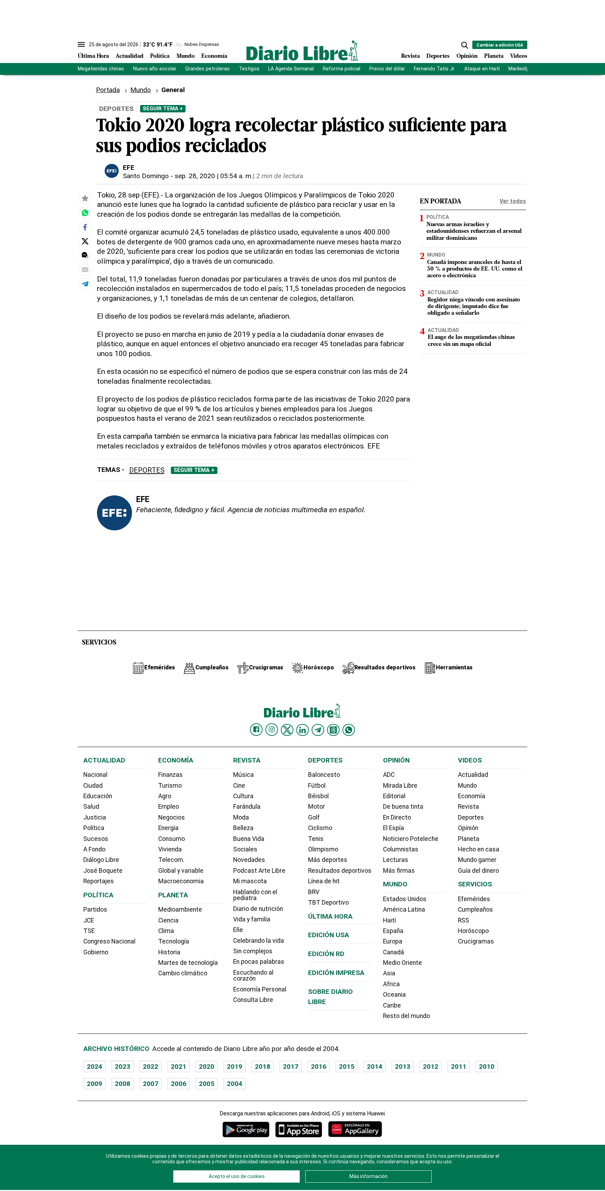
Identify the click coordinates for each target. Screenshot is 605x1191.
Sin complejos (252, 951)
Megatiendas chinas (101, 69)
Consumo (171, 838)
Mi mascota (250, 881)
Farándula (246, 806)
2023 (122, 1067)
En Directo (397, 817)
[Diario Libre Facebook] (256, 729)
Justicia (94, 817)
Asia (389, 973)
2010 (486, 1067)
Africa (391, 984)
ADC (389, 774)
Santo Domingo (146, 176)
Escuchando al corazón (253, 975)
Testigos (249, 69)
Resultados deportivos (339, 870)
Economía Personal (259, 989)
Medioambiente (180, 909)
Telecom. (171, 859)
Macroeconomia (181, 881)
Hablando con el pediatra (255, 895)
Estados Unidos (404, 899)
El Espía (393, 827)
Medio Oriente (402, 962)
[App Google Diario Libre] (246, 1129)
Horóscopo (473, 930)
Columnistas (400, 849)
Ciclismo (320, 827)
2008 (122, 1084)
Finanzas (170, 774)
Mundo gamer (477, 859)
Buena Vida (248, 838)
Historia (169, 952)
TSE (89, 930)
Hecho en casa (478, 849)
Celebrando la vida (258, 940)
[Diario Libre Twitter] (287, 730)
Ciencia (168, 920)
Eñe (238, 929)
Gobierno (95, 952)
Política (159, 56)
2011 (458, 1067)
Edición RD (326, 954)
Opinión (467, 56)
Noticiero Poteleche (410, 838)
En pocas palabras (258, 961)
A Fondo (94, 849)
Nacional (95, 774)
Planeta (493, 56)
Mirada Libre (400, 785)
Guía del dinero (478, 870)
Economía (214, 56)
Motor (316, 806)
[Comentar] (85, 255)
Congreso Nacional (109, 941)
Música (243, 774)
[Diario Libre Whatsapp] (348, 730)
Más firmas (399, 870)
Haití (389, 920)
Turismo (170, 785)
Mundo (185, 56)
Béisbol (318, 796)
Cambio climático (182, 973)
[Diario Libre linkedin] (302, 730)
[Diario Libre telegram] (318, 730)
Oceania (394, 994)
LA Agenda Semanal (291, 69)
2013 (402, 1067)
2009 (94, 1084)
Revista (410, 56)
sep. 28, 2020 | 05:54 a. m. (214, 176)
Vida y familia (251, 919)
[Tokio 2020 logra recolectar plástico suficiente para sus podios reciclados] (85, 212)
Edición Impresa (336, 973)
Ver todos (513, 201)
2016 (318, 1067)
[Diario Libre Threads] (333, 730)
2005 (206, 1084)
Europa (392, 941)
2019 (234, 1067)
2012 (430, 1067)
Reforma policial (341, 69)
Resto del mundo (406, 1015)
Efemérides (474, 899)
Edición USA (328, 935)
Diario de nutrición (258, 908)
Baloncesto (324, 774)
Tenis (316, 838)
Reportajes (98, 881)
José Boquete (103, 870)
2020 (206, 1067)
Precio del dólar (387, 69)
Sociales (245, 849)
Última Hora (93, 56)
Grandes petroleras (207, 69)
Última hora (330, 916)
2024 (94, 1067)
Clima (166, 930)
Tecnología (173, 941)
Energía (168, 827)
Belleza (243, 827)
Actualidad (130, 56)
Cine (239, 785)
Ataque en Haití (482, 69)
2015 (346, 1067)
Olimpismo (323, 849)
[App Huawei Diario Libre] (355, 1129)
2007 (150, 1084)
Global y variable (180, 870)
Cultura (243, 796)
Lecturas (395, 859)
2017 (290, 1067)
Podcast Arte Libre (259, 870)
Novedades (249, 859)
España (393, 930)
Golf (314, 817)
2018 (262, 1067)
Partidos (95, 909)
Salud (91, 806)
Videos (518, 56)
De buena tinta (403, 806)
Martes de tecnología (188, 962)
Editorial (394, 796)
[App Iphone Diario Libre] (298, 1129)
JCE (88, 920)
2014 (374, 1067)
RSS (463, 920)
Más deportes (327, 859)
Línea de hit (324, 881)
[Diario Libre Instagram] (271, 729)
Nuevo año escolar (154, 69)
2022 (150, 1067)
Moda (241, 817)
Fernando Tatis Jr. (434, 69)
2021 (178, 1067)
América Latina (404, 909)
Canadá (393, 952)
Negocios (171, 817)
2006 (178, 1084)
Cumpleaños (475, 909)
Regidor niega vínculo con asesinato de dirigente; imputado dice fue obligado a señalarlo (473, 306)
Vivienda (170, 849)
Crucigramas (476, 941)
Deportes (438, 56)
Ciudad (93, 785)
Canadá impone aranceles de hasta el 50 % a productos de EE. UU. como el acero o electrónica (474, 269)
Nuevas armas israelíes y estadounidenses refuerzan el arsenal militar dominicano (474, 231)
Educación (97, 796)
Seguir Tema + (163, 108)
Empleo (168, 806)
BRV (313, 892)
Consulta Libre (253, 999)
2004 (234, 1084)
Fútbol (317, 785)
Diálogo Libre (101, 859)
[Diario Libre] (302, 50)
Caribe (392, 1005)
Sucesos (95, 838)
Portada (108, 90)
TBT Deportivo (328, 902)
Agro (164, 796)
